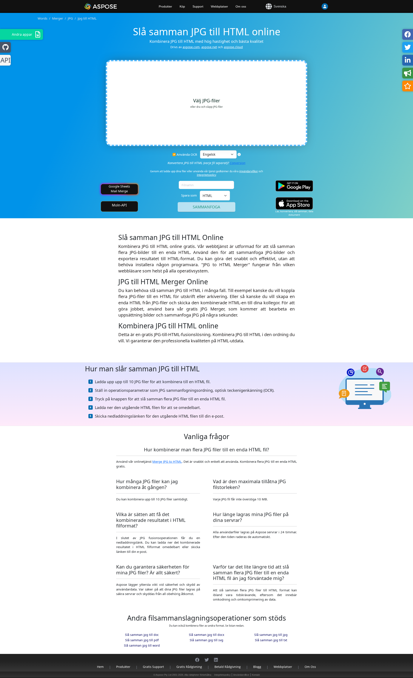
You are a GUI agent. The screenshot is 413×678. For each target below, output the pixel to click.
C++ (5, 60)
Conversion (237, 163)
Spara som (189, 195)
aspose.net (209, 47)
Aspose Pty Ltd (163, 674)
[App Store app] (294, 203)
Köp (182, 6)
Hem (100, 667)
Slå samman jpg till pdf (142, 640)
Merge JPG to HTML (167, 461)
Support (198, 6)
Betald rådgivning (227, 667)
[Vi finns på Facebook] (197, 657)
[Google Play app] (294, 186)
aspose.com (191, 47)
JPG (70, 18)
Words (42, 18)
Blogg (257, 667)
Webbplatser (219, 6)
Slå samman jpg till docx (206, 635)
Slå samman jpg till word (142, 645)
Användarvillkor (248, 171)
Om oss (241, 6)
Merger (57, 18)
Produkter (165, 6)
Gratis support (153, 667)
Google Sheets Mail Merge (119, 188)
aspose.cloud (233, 47)
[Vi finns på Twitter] (206, 657)
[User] (316, 6)
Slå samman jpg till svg (206, 640)
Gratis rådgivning (189, 667)
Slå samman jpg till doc (142, 635)
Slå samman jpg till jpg (271, 635)
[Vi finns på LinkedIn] (216, 657)
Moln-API (119, 205)
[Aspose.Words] (113, 6)
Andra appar (22, 34)
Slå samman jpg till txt (271, 640)
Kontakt (256, 674)
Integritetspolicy (206, 175)
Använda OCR (187, 154)
